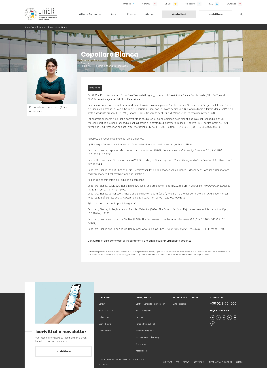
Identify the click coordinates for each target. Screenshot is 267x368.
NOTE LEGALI (199, 362)
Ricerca (131, 14)
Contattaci (179, 14)
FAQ (211, 3)
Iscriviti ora (215, 14)
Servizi (114, 14)
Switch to (231, 3)
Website (37, 111)
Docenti (43, 27)
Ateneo (150, 14)
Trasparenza (141, 344)
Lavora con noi (105, 331)
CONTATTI (167, 362)
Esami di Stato (105, 324)
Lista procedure (179, 304)
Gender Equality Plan (145, 331)
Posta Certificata (106, 310)
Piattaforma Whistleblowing (147, 337)
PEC (177, 362)
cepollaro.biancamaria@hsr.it (50, 107)
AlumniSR (146, 3)
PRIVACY (186, 362)
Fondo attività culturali (145, 324)
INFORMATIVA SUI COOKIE (221, 362)
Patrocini (139, 317)
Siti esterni (190, 3)
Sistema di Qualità (143, 310)
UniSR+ (168, 3)
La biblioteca (104, 317)
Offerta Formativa (90, 14)
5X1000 (239, 362)
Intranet (126, 3)
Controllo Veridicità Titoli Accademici (151, 304)
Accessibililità (142, 351)
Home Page (30, 27)
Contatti (102, 304)
